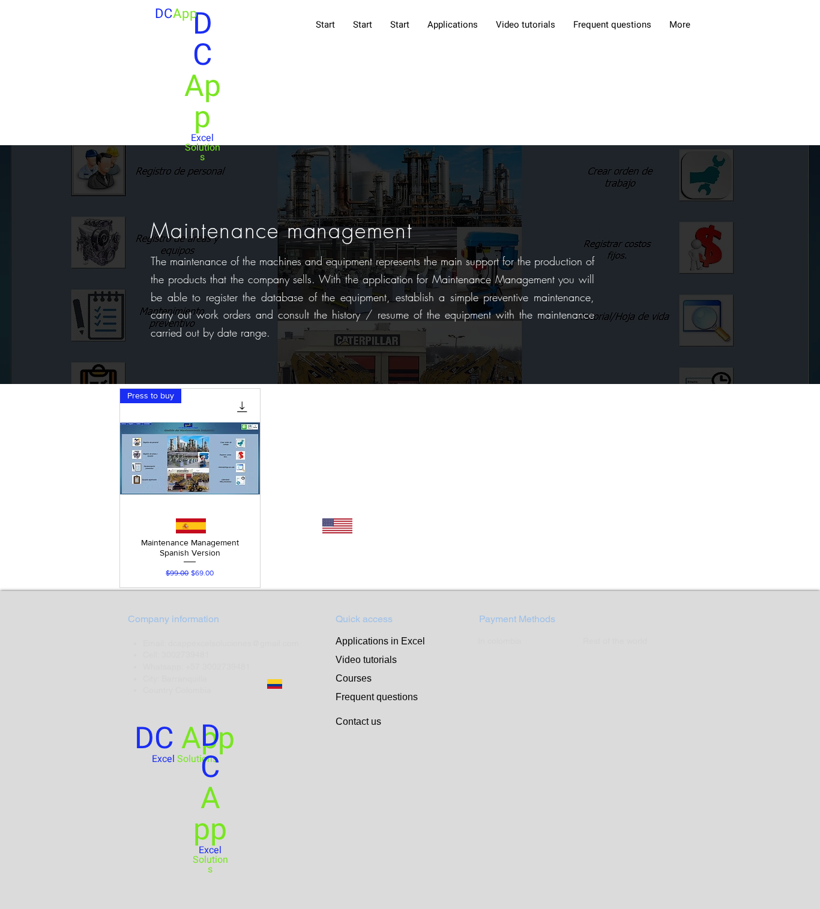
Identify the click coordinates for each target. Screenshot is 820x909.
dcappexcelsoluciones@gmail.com (233, 643)
